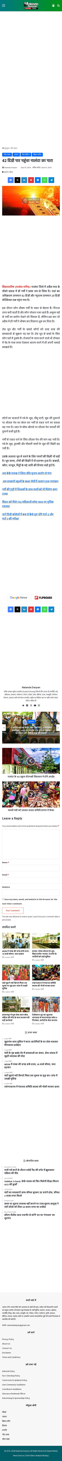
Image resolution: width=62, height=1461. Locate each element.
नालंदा (16, 154)
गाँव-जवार (14, 148)
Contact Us (7, 1348)
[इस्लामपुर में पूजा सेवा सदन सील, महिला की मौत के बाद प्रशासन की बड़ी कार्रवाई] (16, 1004)
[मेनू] (3, 6)
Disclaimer (6, 1352)
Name (5, 862)
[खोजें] (58, 6)
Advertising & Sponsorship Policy (16, 1398)
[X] (17, 180)
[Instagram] (39, 705)
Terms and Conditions (11, 1357)
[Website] (23, 705)
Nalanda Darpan (10, 167)
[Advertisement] (31, 45)
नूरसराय (31, 721)
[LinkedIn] (24, 180)
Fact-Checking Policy (11, 1375)
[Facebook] (11, 180)
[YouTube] (35, 705)
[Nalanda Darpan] (31, 5)
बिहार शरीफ (37, 154)
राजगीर (4, 1430)
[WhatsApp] (44, 180)
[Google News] (18, 598)
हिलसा (4, 1425)
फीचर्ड (4, 1412)
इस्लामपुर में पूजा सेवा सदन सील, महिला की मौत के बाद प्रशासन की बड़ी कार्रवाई (16, 1017)
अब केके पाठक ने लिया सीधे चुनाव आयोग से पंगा (26, 473)
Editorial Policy (8, 1371)
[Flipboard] (43, 597)
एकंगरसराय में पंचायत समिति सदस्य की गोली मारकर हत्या (44, 984)
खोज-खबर (6, 1439)
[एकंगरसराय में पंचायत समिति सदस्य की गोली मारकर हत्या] (46, 972)
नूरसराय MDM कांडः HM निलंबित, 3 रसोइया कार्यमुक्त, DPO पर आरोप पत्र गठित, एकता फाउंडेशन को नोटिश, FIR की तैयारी (31, 730)
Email (5, 874)
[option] (31, 728)
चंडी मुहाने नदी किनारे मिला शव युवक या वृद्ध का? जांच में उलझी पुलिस (14, 985)
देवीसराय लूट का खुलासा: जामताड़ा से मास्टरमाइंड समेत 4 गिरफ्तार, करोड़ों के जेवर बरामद (44, 1017)
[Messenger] (38, 180)
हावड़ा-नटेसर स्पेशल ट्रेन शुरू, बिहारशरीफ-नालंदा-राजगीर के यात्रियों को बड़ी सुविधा (44, 954)
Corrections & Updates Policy (14, 1380)
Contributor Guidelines (11, 1389)
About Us (6, 1343)
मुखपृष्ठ (6, 148)
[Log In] (53, 6)
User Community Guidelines (13, 1384)
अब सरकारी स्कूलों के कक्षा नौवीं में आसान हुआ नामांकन (30, 482)
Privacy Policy (8, 1339)
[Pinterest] (31, 180)
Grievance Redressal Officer (13, 1393)
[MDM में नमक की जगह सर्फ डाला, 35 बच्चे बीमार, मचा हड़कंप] (16, 940)
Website (6, 887)
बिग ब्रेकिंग (26, 154)
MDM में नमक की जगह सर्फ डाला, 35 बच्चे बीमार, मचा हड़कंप (15, 953)
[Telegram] (51, 180)
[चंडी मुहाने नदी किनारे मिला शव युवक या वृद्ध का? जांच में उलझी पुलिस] (16, 972)
